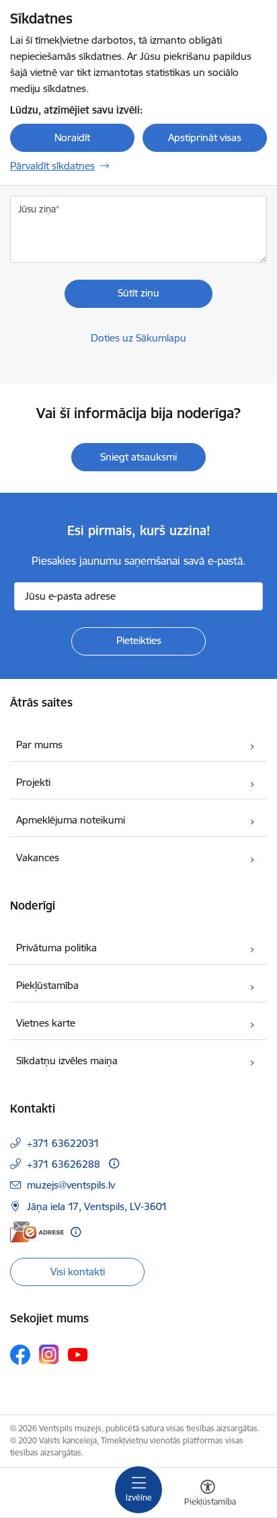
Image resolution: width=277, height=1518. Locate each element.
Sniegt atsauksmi (138, 456)
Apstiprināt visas (204, 137)
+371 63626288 (63, 1164)
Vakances (37, 857)
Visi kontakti (77, 1271)
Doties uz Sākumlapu (138, 337)
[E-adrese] (37, 1232)
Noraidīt (72, 137)
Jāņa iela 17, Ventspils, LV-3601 (97, 1206)
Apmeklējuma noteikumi (70, 819)
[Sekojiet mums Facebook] (20, 1355)
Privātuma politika (56, 947)
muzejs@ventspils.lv (71, 1185)
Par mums (39, 744)
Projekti (33, 782)
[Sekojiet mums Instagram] (49, 1354)
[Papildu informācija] (114, 1163)
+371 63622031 (63, 1143)
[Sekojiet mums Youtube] (78, 1354)
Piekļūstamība (47, 985)
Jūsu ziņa (37, 209)
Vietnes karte (45, 1022)
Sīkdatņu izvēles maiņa (67, 1060)
